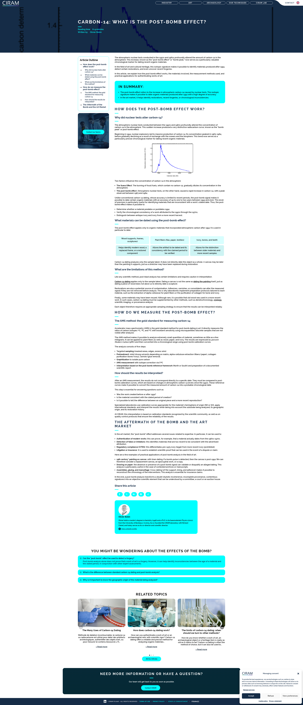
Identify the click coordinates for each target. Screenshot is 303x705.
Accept (251, 696)
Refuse (271, 696)
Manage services (249, 690)
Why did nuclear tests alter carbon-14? (95, 71)
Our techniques (238, 3)
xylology (218, 300)
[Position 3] (153, 655)
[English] (297, 2)
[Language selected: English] (297, 2)
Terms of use (144, 701)
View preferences (290, 696)
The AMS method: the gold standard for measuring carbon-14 (95, 95)
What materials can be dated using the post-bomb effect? (95, 77)
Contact (289, 3)
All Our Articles (151, 659)
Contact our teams (93, 132)
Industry (167, 3)
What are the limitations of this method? (95, 83)
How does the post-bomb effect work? (94, 65)
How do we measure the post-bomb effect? (94, 88)
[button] (298, 673)
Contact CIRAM (150, 688)
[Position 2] (151, 655)
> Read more (101, 647)
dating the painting (202, 281)
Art (190, 3)
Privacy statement (275, 701)
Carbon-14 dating (122, 281)
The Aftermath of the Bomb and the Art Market (94, 106)
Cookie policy (263, 701)
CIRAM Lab (261, 3)
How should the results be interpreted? (95, 101)
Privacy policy (159, 701)
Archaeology (214, 3)
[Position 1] (149, 655)
